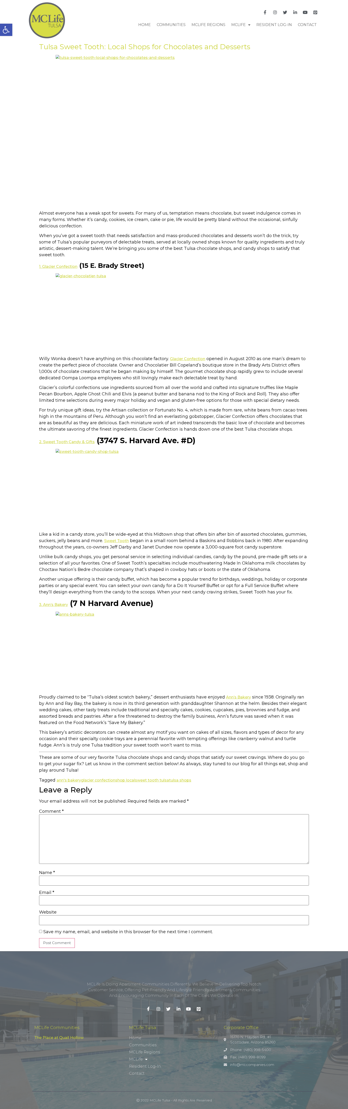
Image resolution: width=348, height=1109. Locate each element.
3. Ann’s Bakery (53, 604)
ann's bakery (69, 780)
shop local (125, 780)
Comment (51, 811)
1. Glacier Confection (58, 266)
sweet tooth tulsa (152, 780)
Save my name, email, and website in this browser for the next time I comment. (128, 932)
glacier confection (98, 780)
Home (144, 24)
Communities (171, 24)
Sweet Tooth (116, 541)
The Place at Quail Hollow (59, 1037)
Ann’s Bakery (238, 697)
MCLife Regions (208, 24)
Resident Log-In (274, 24)
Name (47, 872)
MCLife (238, 24)
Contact (307, 24)
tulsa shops (180, 780)
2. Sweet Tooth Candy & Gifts (67, 442)
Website (48, 912)
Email (46, 892)
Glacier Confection (187, 359)
